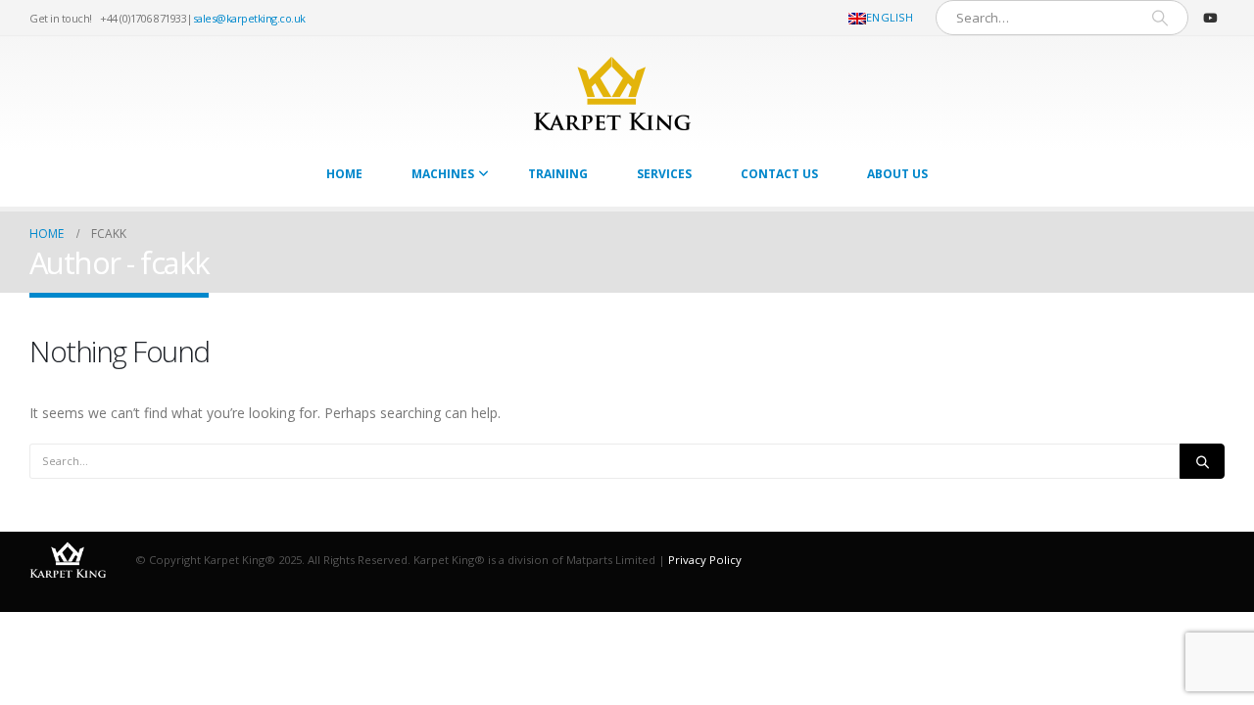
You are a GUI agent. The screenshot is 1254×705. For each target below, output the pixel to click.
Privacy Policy (705, 559)
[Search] (1160, 17)
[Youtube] (1210, 17)
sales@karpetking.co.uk (249, 18)
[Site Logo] (612, 94)
